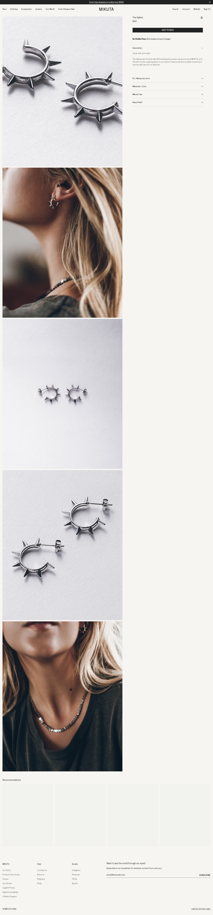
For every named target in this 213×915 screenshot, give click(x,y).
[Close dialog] (132, 419)
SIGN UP (106, 491)
